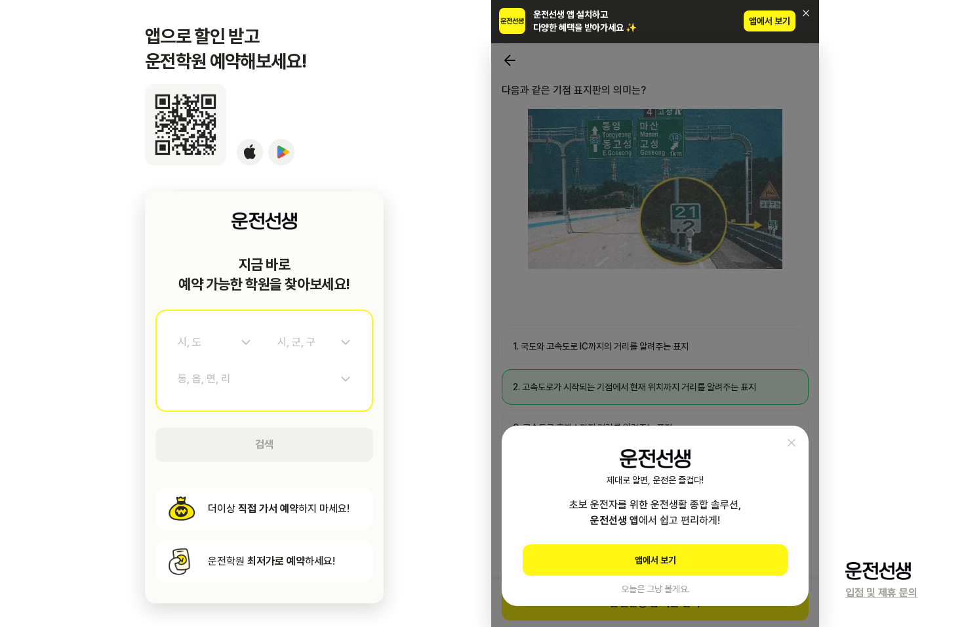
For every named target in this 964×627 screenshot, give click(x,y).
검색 (264, 444)
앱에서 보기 (769, 21)
